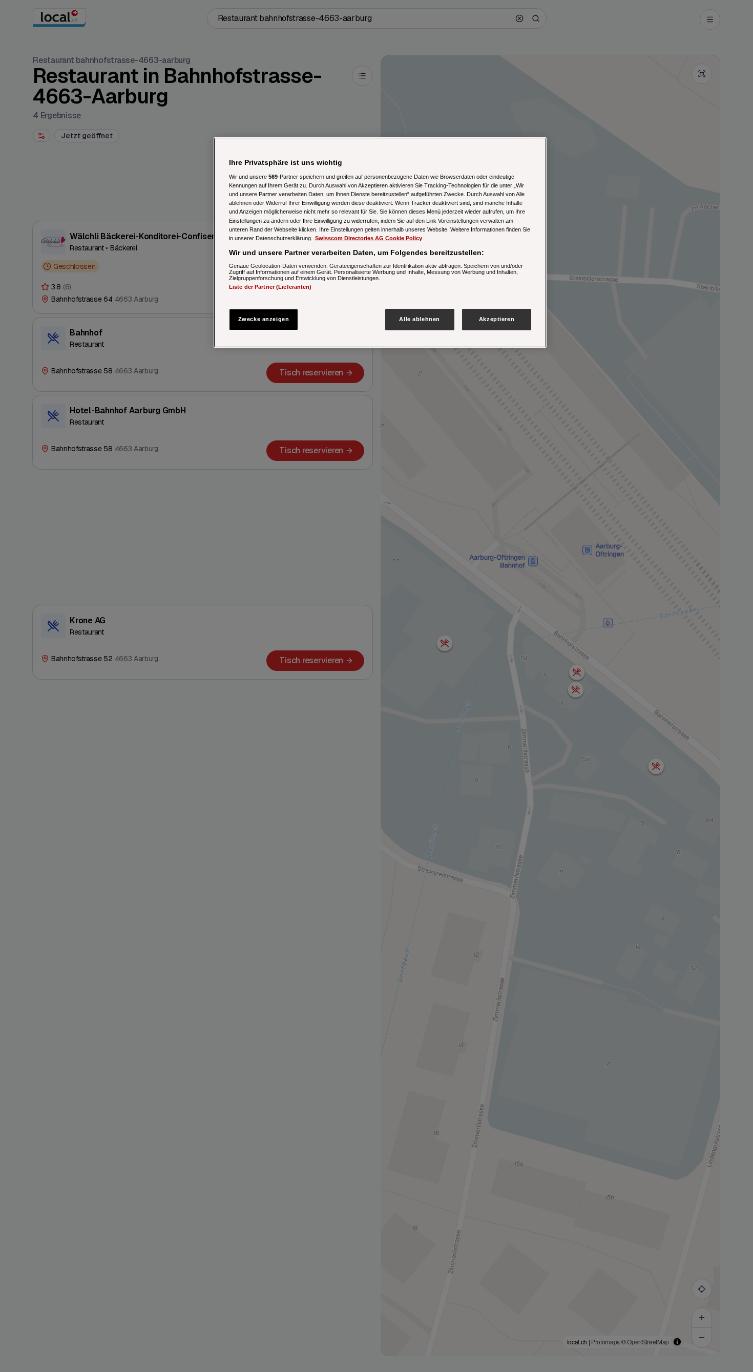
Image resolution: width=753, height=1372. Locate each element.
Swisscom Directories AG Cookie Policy (368, 238)
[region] (380, 242)
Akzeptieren (496, 319)
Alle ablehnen (419, 319)
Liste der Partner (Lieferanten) (270, 287)
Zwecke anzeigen (263, 319)
